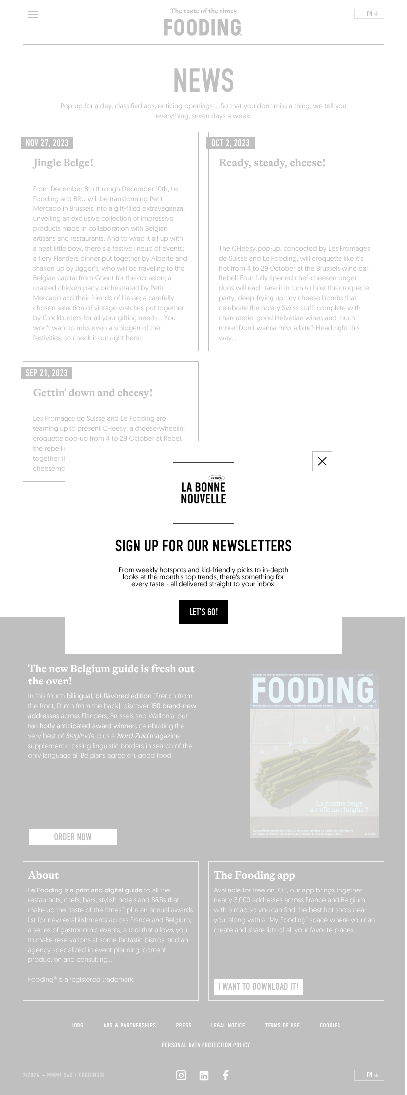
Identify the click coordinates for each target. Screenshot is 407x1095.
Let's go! (203, 612)
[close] (322, 461)
